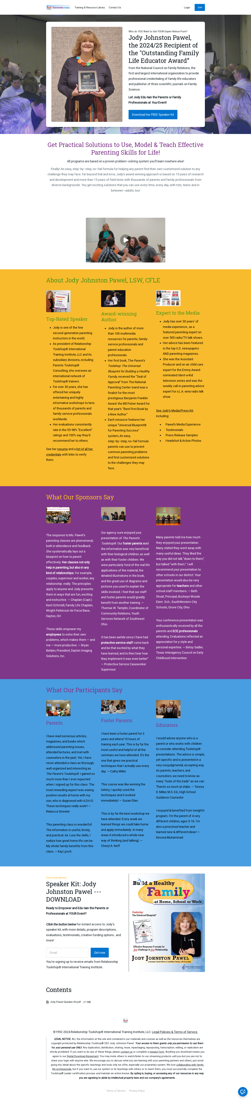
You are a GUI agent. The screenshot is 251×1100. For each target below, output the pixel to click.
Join (199, 7)
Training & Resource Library (90, 7)
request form (157, 1051)
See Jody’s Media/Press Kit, (175, 410)
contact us (127, 1051)
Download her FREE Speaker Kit (153, 114)
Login (187, 7)
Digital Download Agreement (83, 1056)
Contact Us (115, 7)
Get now (99, 952)
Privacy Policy (137, 1090)
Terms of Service (116, 1090)
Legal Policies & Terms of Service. (175, 1032)
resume (62, 449)
